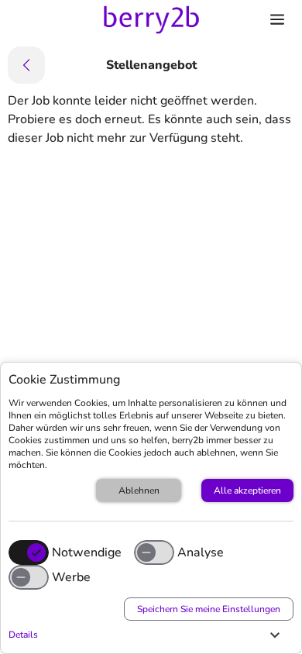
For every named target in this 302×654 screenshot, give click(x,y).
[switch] (154, 552)
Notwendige (87, 552)
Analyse (200, 552)
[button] (147, 634)
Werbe (71, 577)
